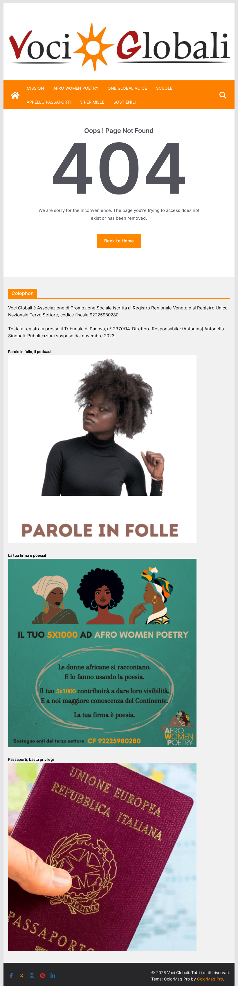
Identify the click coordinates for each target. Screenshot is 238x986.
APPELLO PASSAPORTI (49, 102)
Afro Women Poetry (75, 88)
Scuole (164, 88)
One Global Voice (127, 88)
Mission (35, 88)
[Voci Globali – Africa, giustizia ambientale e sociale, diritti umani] (118, 20)
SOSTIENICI (124, 102)
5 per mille (92, 102)
